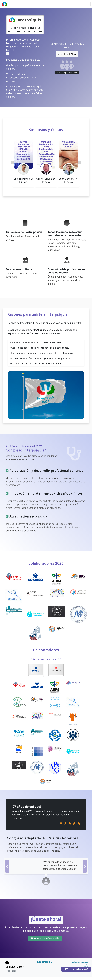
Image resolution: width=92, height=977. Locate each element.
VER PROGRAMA (67, 54)
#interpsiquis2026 (68, 72)
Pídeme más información (45, 938)
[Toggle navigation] (87, 4)
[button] (12, 162)
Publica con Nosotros (79, 962)
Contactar (84, 964)
